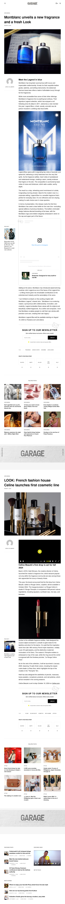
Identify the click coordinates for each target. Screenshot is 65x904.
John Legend (50, 349)
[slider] (31, 561)
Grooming (35, 273)
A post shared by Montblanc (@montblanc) (39, 266)
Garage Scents (36, 349)
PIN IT (40, 141)
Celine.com (56, 683)
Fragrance (28, 349)
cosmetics (40, 713)
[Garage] (32, 3)
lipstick (54, 713)
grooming (43, 349)
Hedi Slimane (48, 713)
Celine (26, 713)
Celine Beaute (33, 713)
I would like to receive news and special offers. (40, 342)
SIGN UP (52, 337)
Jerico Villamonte (9, 86)
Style (5, 765)
